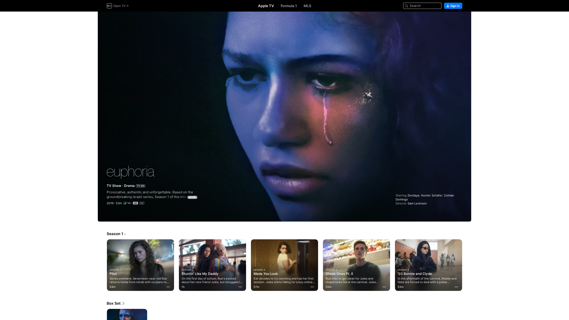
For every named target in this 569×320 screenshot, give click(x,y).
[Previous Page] (102, 265)
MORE (192, 197)
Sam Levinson (417, 203)
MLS (307, 6)
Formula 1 (289, 6)
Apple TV (266, 6)
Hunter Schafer (431, 195)
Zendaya (413, 195)
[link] (116, 303)
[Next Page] (467, 265)
